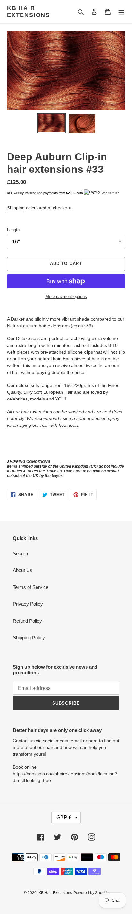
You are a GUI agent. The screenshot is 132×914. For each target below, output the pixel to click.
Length (13, 229)
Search (20, 553)
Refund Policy (27, 621)
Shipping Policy (29, 637)
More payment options (66, 296)
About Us (22, 570)
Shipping (16, 207)
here (93, 740)
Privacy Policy (28, 604)
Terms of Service (30, 587)
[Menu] (121, 12)
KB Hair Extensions (28, 11)
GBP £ (63, 817)
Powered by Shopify (90, 893)
